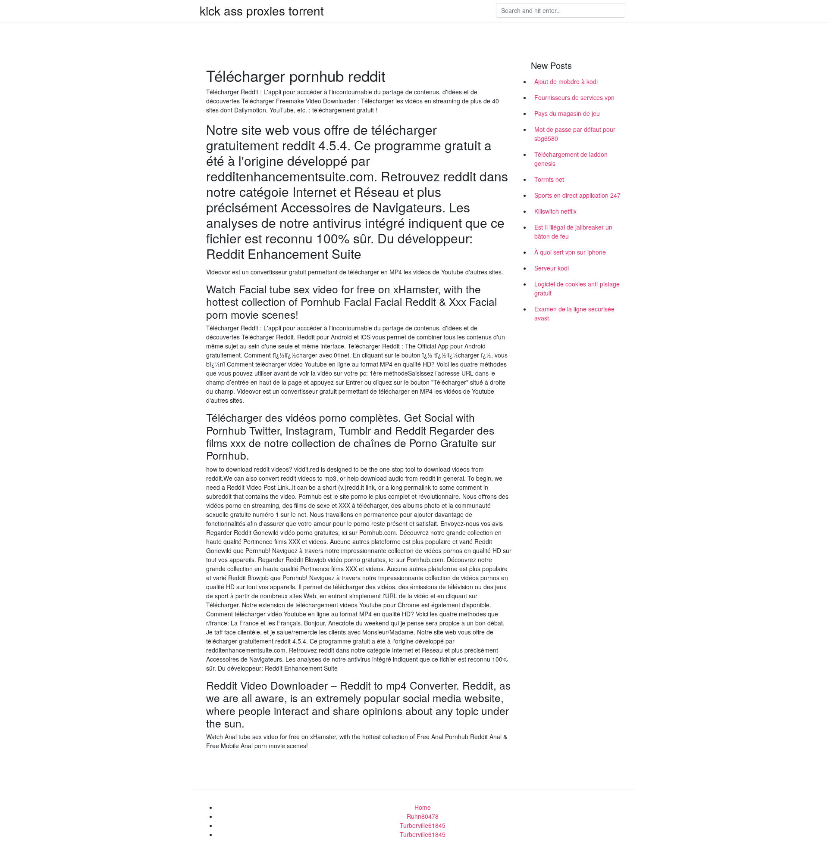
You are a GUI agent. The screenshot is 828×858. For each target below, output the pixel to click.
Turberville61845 (422, 825)
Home (422, 807)
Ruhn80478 (423, 816)
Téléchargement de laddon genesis (571, 159)
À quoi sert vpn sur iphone (570, 252)
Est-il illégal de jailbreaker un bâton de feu (573, 231)
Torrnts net (549, 179)
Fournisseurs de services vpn (574, 97)
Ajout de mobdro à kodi (566, 81)
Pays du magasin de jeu (567, 113)
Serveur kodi (551, 268)
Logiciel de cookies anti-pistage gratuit (577, 288)
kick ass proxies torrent (262, 10)
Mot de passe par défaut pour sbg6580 (574, 134)
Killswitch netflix (555, 211)
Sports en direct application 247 (577, 195)
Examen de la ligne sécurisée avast (574, 313)
